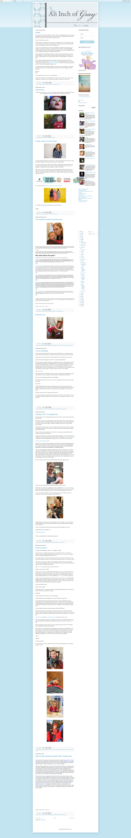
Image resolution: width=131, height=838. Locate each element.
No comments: (39, 212)
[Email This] (45, 82)
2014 (81, 296)
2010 (81, 302)
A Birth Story (87, 180)
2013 (81, 297)
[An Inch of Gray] (79, 101)
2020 (81, 236)
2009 (81, 304)
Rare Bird (80, 199)
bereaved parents (41, 84)
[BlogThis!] (47, 82)
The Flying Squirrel (66, 487)
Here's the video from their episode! (42, 440)
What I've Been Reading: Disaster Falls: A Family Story (53, 756)
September (83, 247)
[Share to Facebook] (49, 82)
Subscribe (87, 42)
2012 (81, 299)
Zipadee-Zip (63, 542)
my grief (53, 617)
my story (39, 566)
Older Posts (72, 817)
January (82, 291)
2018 (81, 239)
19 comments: (39, 747)
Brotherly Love (40, 315)
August (82, 249)
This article (61, 575)
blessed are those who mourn (50, 749)
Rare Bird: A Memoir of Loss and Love (66, 345)
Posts (91, 231)
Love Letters (80, 194)
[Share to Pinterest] (50, 82)
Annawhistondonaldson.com (84, 96)
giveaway (40, 542)
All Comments (92, 233)
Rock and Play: (38, 282)
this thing (50, 277)
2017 (81, 241)
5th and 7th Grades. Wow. (90, 158)
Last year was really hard (55, 62)
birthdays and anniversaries (49, 84)
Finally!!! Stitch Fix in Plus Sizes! (46, 141)
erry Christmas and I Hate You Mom (85, 198)
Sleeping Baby (69, 437)
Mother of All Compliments (83, 189)
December (83, 242)
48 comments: (39, 540)
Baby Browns (39, 90)
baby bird (42, 137)
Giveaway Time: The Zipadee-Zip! (46, 414)
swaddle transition (57, 542)
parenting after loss (53, 345)
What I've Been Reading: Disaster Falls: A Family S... (83, 287)
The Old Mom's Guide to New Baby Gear (48, 219)
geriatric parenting (47, 137)
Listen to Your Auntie (82, 201)
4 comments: (39, 135)
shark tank (44, 542)
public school (60, 408)
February (82, 259)
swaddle (61, 311)
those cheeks (52, 137)
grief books (51, 814)
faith (59, 749)
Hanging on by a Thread (82, 200)
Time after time (38, 617)
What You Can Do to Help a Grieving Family (90, 130)
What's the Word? (41, 548)
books (40, 814)
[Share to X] (48, 82)
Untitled (86, 137)
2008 (81, 305)
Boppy (43, 311)
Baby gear (40, 311)
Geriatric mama (41, 345)
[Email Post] (43, 82)
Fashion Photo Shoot (82, 197)
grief (58, 84)
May (81, 254)
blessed (43, 749)
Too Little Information (82, 193)
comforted (49, 617)
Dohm (37, 291)
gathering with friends (52, 61)
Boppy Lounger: (39, 259)
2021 (81, 234)
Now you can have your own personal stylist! (53, 185)
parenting (56, 408)
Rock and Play (57, 311)
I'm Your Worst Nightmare (89, 165)
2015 (81, 294)
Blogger (70, 829)
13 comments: (39, 82)
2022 (81, 233)
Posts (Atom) (43, 819)
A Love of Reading (41, 351)
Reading (64, 408)
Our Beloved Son (88, 144)
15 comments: (39, 407)
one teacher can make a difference (49, 408)
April (82, 256)
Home (55, 817)
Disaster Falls (47, 814)
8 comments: (39, 309)
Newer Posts (38, 817)
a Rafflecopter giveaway (40, 532)
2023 (81, 231)
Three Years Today (88, 151)
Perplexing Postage (82, 190)
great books (41, 408)
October (82, 245)
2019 (81, 237)
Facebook (48, 92)
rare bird (58, 345)
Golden (37, 32)
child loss (56, 84)
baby (39, 137)
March (82, 257)
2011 (81, 301)
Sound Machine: (41, 291)
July (81, 251)
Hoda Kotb (55, 299)
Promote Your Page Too (82, 102)
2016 (81, 293)
